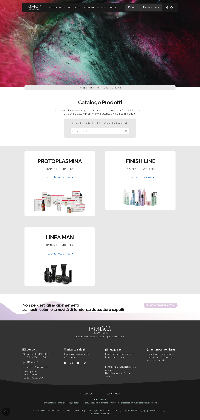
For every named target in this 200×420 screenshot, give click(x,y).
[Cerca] (126, 131)
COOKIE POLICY (113, 393)
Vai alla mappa (70, 357)
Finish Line (102, 87)
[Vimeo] (85, 363)
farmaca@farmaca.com (37, 367)
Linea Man (116, 87)
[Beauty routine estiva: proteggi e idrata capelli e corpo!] (120, 356)
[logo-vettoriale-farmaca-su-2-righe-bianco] (34, 7)
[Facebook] (167, 7)
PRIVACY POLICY (86, 393)
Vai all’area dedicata (156, 360)
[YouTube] (78, 363)
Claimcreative (105, 413)
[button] (62, 7)
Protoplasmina (86, 87)
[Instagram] (171, 7)
